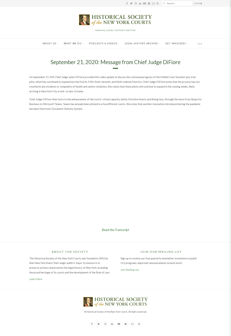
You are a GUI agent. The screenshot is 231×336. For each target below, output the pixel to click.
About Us (49, 43)
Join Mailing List (130, 269)
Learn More (35, 279)
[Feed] (139, 324)
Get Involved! (175, 43)
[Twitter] (98, 324)
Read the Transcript (115, 230)
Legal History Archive (141, 43)
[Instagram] (105, 324)
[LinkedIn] (112, 324)
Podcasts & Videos (103, 43)
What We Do (73, 43)
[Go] (164, 3)
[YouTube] (119, 324)
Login (197, 3)
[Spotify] (125, 324)
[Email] (132, 324)
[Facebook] (92, 324)
